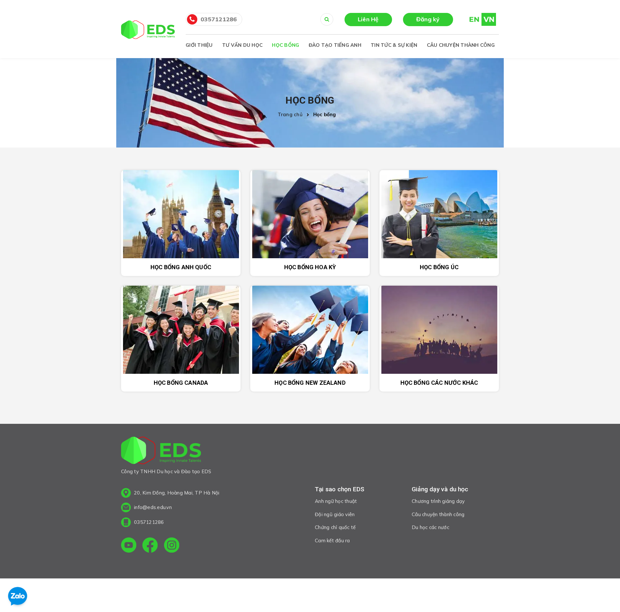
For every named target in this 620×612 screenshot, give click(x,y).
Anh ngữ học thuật (336, 501)
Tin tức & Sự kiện (394, 45)
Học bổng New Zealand (310, 382)
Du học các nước (430, 527)
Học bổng (285, 45)
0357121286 (219, 19)
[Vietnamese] (489, 19)
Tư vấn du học (242, 45)
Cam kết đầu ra (332, 540)
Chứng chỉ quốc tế (335, 527)
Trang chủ (291, 114)
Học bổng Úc (439, 267)
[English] (471, 19)
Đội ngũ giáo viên (335, 514)
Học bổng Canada (181, 382)
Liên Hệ (368, 19)
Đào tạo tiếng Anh (335, 45)
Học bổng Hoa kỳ (310, 267)
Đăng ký (428, 19)
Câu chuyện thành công (461, 45)
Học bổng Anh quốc (180, 267)
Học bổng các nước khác (439, 382)
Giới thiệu (199, 45)
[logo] (161, 452)
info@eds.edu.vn (153, 507)
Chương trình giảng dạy (438, 501)
